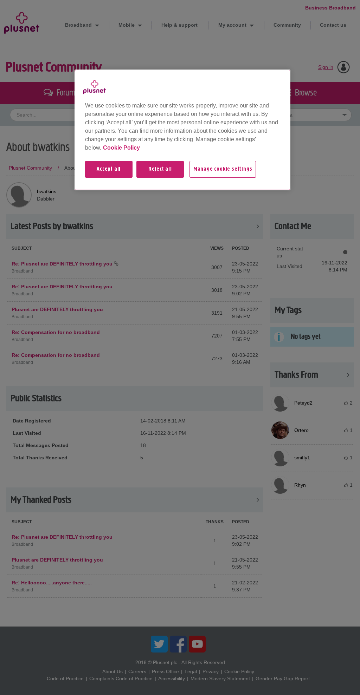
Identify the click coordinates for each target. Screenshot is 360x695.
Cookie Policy (121, 148)
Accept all (109, 169)
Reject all (160, 169)
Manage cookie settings (222, 169)
